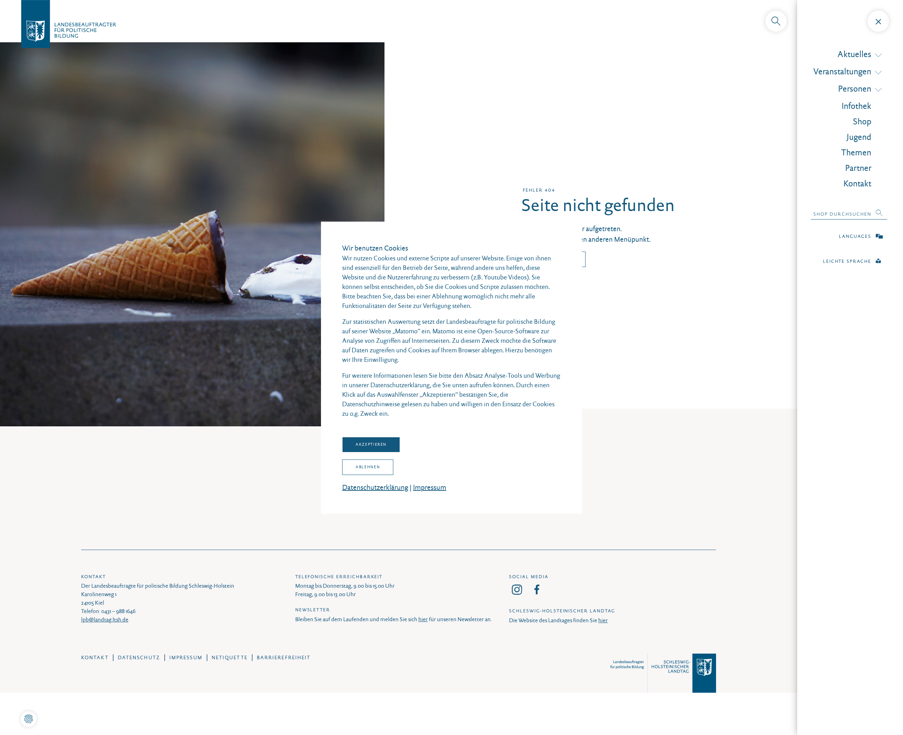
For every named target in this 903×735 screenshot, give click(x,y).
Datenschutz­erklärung (375, 487)
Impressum (429, 487)
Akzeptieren (371, 444)
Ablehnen (368, 466)
